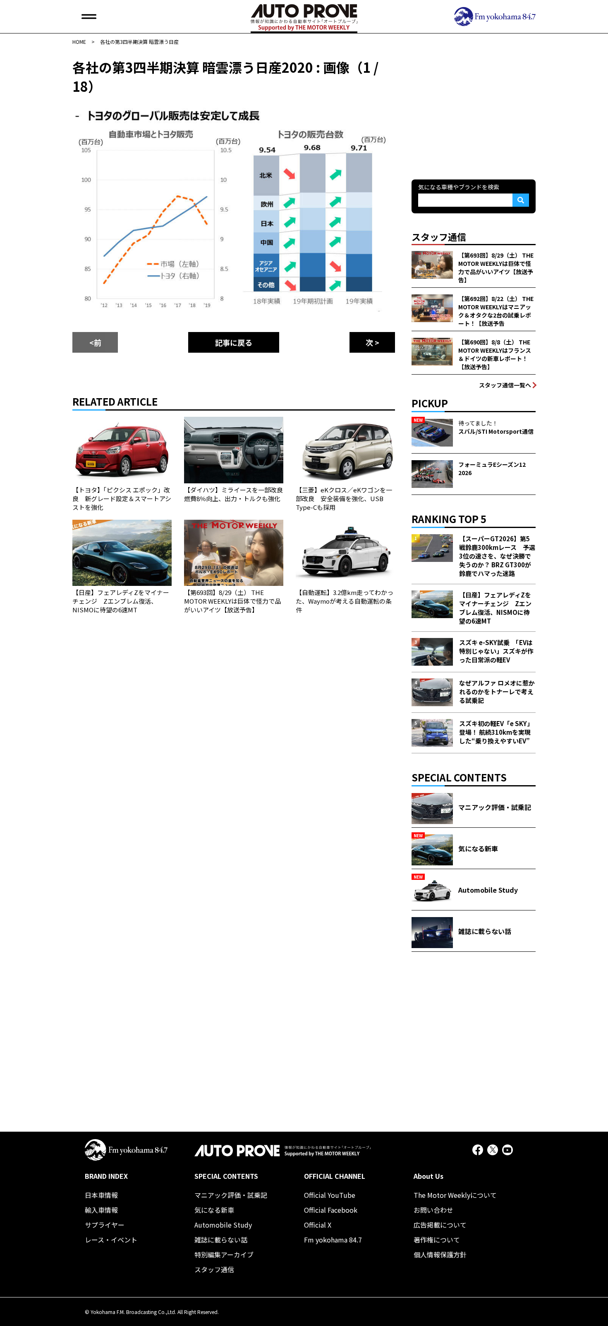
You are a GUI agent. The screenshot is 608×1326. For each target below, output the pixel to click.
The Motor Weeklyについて (455, 1195)
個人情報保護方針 (440, 1254)
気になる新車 (214, 1210)
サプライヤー (104, 1225)
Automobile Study (223, 1225)
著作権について (437, 1240)
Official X (317, 1225)
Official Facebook (330, 1210)
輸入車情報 (101, 1210)
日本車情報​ (101, 1195)
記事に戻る (233, 342)
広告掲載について (440, 1225)
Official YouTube (329, 1195)
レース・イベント (111, 1240)
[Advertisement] (474, 109)
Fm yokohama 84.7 (333, 1240)
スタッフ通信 (214, 1269)
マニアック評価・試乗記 (230, 1195)
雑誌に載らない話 (220, 1240)
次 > (372, 342)
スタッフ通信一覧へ (505, 385)
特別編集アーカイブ (224, 1254)
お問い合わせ (433, 1210)
